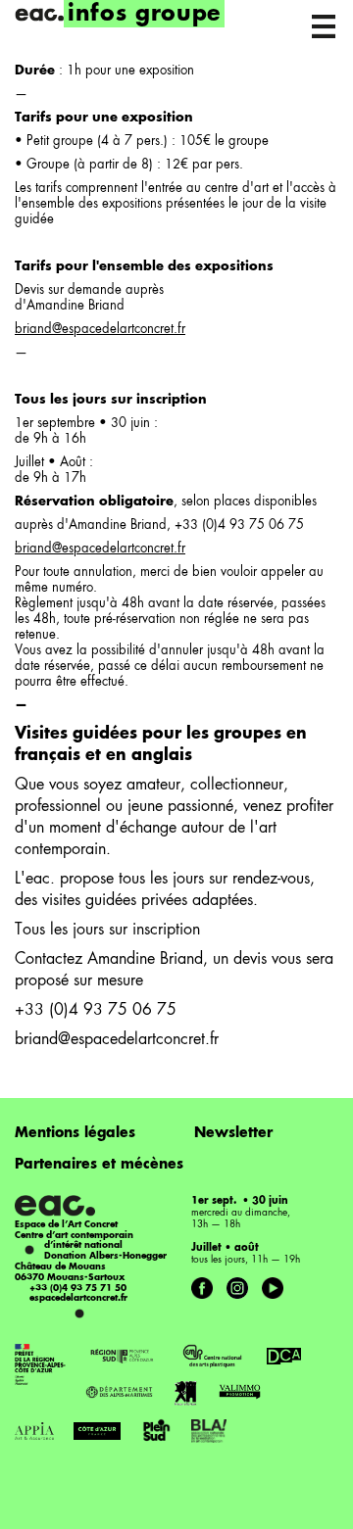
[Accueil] (39, 14)
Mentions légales (75, 1133)
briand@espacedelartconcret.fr (100, 329)
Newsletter (233, 1133)
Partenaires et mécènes (99, 1164)
